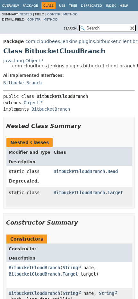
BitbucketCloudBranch (34, 267)
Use (62, 5)
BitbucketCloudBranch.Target (88, 192)
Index (111, 5)
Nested (26, 14)
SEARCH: (71, 28)
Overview (10, 5)
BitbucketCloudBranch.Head (86, 171)
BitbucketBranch (22, 82)
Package (30, 5)
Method (70, 14)
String (70, 267)
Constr (53, 14)
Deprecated (91, 5)
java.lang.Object (21, 60)
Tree (73, 5)
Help (124, 5)
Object (31, 102)
